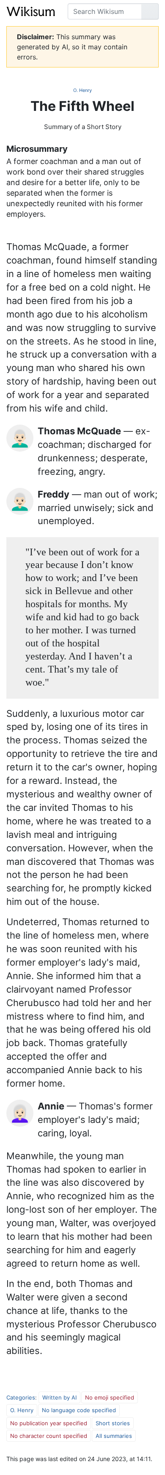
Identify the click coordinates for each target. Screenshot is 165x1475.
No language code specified (79, 1410)
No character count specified (48, 1435)
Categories (20, 1397)
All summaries (114, 1435)
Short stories (113, 1423)
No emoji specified (109, 1397)
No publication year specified (48, 1423)
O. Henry (82, 90)
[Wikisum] (30, 11)
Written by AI (59, 1397)
